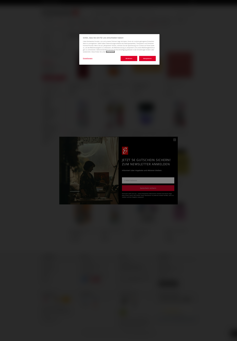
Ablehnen (129, 58)
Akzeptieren (147, 58)
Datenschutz (110, 52)
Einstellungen (87, 58)
